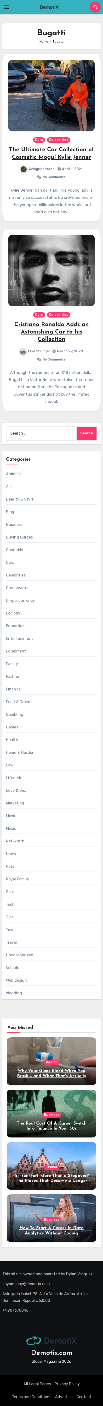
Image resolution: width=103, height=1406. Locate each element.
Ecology (13, 613)
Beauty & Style (20, 499)
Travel (11, 942)
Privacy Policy (67, 1384)
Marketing (15, 803)
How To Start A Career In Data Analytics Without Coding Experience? (51, 1233)
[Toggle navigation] (6, 7)
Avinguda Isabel (42, 169)
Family (12, 664)
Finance (13, 689)
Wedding (14, 993)
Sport (11, 891)
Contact (83, 1397)
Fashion (13, 676)
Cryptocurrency (20, 600)
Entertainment (19, 638)
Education (15, 626)
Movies (12, 815)
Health (12, 740)
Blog (10, 512)
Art (9, 486)
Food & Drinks (18, 702)
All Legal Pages (37, 1384)
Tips (10, 917)
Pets (10, 866)
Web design (16, 980)
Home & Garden (20, 752)
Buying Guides (19, 537)
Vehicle (12, 967)
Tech (10, 904)
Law (10, 765)
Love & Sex (16, 790)
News (11, 853)
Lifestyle (14, 778)
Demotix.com (51, 1353)
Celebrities (58, 140)
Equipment (16, 651)
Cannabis (14, 550)
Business (14, 524)
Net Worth (15, 841)
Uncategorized (20, 955)
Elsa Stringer (39, 351)
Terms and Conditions (31, 1397)
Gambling (14, 714)
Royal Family (17, 879)
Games (12, 727)
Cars (39, 140)
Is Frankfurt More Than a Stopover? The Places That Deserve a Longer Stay (51, 1181)
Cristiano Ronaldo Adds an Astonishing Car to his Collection (51, 332)
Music (11, 828)
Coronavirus (17, 588)
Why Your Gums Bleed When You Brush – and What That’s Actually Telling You (51, 1076)
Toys (10, 929)
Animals (13, 474)
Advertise (64, 1397)
